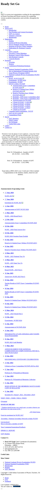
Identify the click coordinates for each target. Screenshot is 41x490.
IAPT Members (14, 118)
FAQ (6, 479)
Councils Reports (14, 59)
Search (7, 117)
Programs (8, 60)
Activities (12, 62)
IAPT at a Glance (14, 34)
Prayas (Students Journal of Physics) (20, 44)
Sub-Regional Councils (16, 57)
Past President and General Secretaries (21, 32)
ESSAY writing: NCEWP (17, 84)
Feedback (8, 481)
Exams (7, 67)
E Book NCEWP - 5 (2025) (21, 102)
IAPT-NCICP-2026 (15, 113)
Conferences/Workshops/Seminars (19, 66)
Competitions (9, 76)
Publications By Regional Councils (20, 48)
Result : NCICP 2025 (16, 78)
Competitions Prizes (15, 115)
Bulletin (11, 41)
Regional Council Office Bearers (19, 55)
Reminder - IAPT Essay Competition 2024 (26, 97)
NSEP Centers (13, 120)
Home (7, 27)
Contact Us (8, 127)
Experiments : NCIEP (15, 82)
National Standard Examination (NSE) (21, 69)
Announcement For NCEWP (22, 100)
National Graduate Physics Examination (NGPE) (24, 75)
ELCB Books (13, 122)
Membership (13, 37)
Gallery (7, 126)
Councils (7, 50)
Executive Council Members (18, 53)
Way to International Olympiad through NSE (23, 71)
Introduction (12, 30)
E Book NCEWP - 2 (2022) (21, 108)
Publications (8, 39)
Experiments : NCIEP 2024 (17, 80)
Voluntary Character (15, 35)
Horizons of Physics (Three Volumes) (20, 46)
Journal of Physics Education (18, 43)
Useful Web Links (14, 124)
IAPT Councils (13, 51)
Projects (11, 64)
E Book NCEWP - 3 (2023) (21, 106)
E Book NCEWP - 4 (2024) (21, 104)
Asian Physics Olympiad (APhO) (19, 73)
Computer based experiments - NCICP (21, 111)
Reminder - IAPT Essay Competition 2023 (26, 98)
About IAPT (9, 28)
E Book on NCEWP (19, 109)
